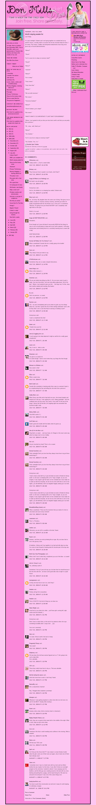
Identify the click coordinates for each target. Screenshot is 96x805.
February (12, 230)
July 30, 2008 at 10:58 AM (38, 585)
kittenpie (31, 697)
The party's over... (15, 176)
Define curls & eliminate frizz (79, 64)
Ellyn (30, 374)
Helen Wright (32, 608)
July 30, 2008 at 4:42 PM (38, 693)
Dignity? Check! (14, 208)
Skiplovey (32, 652)
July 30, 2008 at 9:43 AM (38, 458)
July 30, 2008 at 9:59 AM (38, 523)
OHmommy (32, 160)
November (13, 143)
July (11, 153)
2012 (10, 129)
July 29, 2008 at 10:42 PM (38, 174)
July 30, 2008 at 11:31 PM (38, 724)
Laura (30, 345)
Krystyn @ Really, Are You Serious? (39, 241)
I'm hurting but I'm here (16, 185)
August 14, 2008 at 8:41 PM (39, 788)
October (12, 145)
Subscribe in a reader (77, 78)
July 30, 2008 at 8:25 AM (38, 426)
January (12, 232)
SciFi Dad (32, 421)
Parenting (74, 60)
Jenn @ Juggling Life (35, 333)
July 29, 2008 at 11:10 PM (38, 246)
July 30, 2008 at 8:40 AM (38, 437)
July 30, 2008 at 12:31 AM (38, 329)
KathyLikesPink (33, 781)
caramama (32, 518)
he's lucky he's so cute (57, 149)
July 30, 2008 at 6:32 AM (38, 361)
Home (47, 795)
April (11, 225)
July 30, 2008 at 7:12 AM (38, 370)
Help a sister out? (14, 189)
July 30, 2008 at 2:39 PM (38, 648)
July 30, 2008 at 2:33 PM (38, 639)
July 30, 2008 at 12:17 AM (38, 320)
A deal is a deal (14, 210)
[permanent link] (32, 144)
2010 (10, 134)
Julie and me (10, 77)
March (12, 227)
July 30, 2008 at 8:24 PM (38, 713)
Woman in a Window (34, 365)
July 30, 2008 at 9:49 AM (38, 503)
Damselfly (32, 684)
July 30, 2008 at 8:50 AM (38, 446)
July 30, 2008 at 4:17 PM (38, 680)
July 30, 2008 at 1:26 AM (38, 340)
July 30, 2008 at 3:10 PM (38, 661)
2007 (10, 235)
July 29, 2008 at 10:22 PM (38, 165)
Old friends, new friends (16, 187)
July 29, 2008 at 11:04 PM (38, 193)
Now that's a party (15, 217)
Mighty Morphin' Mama (35, 718)
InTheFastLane (33, 259)
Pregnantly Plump (34, 643)
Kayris (31, 537)
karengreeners (33, 580)
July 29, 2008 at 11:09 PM (38, 236)
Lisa (30, 729)
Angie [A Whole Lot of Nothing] (37, 178)
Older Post (67, 795)
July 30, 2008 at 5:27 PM (38, 704)
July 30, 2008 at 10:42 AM (38, 576)
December (13, 141)
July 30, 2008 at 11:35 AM (38, 594)
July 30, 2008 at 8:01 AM (38, 417)
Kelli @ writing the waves (36, 675)
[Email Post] (47, 146)
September (13, 148)
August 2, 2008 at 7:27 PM (39, 758)
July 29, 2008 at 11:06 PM (38, 213)
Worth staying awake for (16, 160)
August (12, 150)
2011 (10, 131)
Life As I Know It (33, 563)
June (11, 220)
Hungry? (12, 205)
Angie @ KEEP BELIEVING (37, 218)
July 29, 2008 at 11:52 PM (38, 298)
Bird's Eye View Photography (37, 554)
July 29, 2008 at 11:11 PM (38, 255)
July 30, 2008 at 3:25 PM (38, 670)
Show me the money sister (14, 96)
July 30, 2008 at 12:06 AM (38, 311)
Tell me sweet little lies (13, 98)
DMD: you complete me (16, 157)
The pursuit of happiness (13, 100)
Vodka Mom (32, 395)
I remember (10, 73)
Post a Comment (29, 792)
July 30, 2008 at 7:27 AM (38, 390)
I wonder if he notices (12, 75)
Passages (9, 92)
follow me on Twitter (17, 66)
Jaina (30, 762)
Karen (31, 708)
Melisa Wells (32, 412)
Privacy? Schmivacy (12, 94)
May (11, 222)
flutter (30, 324)
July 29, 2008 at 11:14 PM (38, 264)
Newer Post (28, 795)
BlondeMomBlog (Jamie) (36, 507)
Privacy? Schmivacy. (15, 169)
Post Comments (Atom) (39, 798)
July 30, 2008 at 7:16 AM (38, 379)
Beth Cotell (32, 384)
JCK (30, 665)
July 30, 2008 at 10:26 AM (38, 549)
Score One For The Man (16, 203)
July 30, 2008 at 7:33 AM (38, 407)
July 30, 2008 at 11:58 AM (38, 603)
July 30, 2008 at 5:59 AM (38, 350)
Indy (30, 634)
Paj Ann (31, 302)
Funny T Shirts (76, 76)
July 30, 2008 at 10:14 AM (38, 532)
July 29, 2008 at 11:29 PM (38, 273)
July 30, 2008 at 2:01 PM (38, 615)
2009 (10, 136)
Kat (30, 441)
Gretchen (31, 278)
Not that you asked (15, 200)
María (30, 740)
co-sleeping (45, 149)
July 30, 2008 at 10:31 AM (38, 559)
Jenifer (31, 527)
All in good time (14, 182)
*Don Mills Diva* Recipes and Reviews (80, 36)
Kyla (30, 250)
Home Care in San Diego (78, 62)
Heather (31, 589)
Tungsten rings (76, 74)
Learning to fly (10, 79)
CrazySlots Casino (77, 57)
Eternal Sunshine (34, 451)
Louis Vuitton (75, 70)
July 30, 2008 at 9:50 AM (38, 514)
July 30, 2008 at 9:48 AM (38, 486)
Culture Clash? (14, 155)
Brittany (31, 169)
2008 (10, 138)
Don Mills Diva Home (12, 60)
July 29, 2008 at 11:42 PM (38, 288)
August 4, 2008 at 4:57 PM (39, 777)
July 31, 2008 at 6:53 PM (38, 736)
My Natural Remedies (77, 72)
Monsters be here (11, 90)
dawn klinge (32, 268)
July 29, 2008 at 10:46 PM (38, 183)
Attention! (12, 166)
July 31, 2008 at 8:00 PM (38, 745)
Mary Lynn (32, 197)
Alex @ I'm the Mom (34, 430)
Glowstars (32, 354)
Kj (29, 293)
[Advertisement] (80, 100)
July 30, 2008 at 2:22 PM (38, 630)
